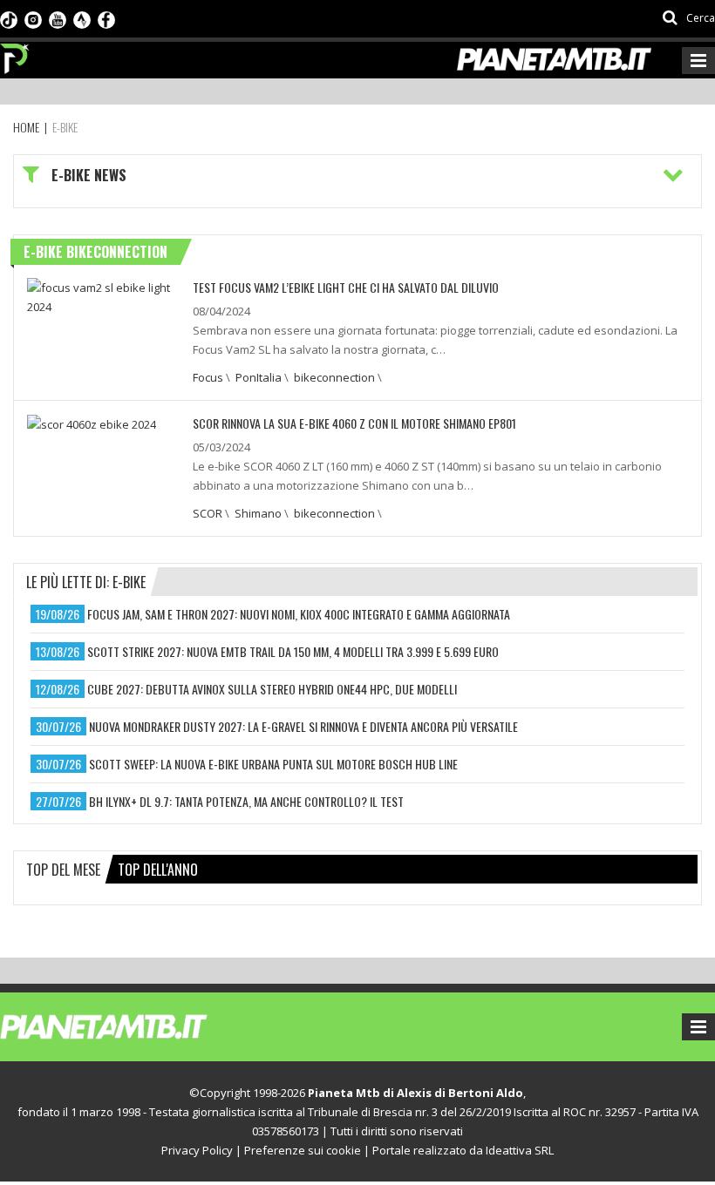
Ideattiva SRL (520, 1150)
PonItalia (258, 377)
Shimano (258, 513)
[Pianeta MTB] (135, 1025)
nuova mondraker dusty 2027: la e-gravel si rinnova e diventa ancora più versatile (303, 726)
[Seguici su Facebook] (106, 18)
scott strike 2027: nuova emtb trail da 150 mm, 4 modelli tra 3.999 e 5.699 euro (293, 651)
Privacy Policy (197, 1150)
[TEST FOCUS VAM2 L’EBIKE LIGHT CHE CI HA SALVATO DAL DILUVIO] (103, 295)
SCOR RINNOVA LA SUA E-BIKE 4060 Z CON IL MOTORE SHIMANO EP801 (354, 423)
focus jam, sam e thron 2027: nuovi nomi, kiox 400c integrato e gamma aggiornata (298, 614)
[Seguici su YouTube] (57, 18)
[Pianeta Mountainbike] (15, 54)
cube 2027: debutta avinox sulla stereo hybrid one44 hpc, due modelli (272, 689)
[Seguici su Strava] (82, 18)
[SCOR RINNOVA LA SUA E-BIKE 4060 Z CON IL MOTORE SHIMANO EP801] (91, 423)
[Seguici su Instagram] (33, 18)
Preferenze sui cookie (302, 1150)
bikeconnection (334, 377)
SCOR (207, 513)
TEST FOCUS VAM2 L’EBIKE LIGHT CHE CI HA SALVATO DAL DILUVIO (346, 287)
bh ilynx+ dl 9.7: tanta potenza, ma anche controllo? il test (246, 801)
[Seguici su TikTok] (8, 18)
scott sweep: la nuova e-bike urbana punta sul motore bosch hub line (273, 764)
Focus (208, 377)
